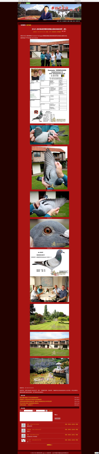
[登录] (19, 0)
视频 (71, 21)
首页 (58, 21)
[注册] (22, 0)
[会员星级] (19, 3)
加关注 (28, 3)
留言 (74, 21)
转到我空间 (54, 31)
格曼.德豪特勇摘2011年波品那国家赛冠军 (29, 397)
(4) (49, 444)
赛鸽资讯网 (39, 452)
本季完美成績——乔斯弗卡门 (26, 405)
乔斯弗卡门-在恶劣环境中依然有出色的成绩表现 (30, 399)
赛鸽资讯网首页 (78, 0)
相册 (68, 21)
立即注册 (50, 410)
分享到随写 (59, 31)
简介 (61, 21)
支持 (69, 424)
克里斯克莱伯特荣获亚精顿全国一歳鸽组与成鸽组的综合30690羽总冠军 (36, 401)
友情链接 (79, 3)
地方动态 (28, 25)
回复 (66, 424)
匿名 (57, 414)
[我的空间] (26, 0)
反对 (73, 424)
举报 (77, 424)
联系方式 (78, 21)
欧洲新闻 (65, 21)
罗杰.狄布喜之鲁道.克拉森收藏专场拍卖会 (29, 403)
